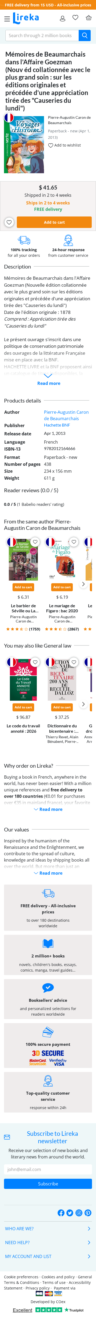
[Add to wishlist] (9, 222)
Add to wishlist (67, 145)
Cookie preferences (21, 1276)
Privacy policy (38, 1288)
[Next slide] (83, 584)
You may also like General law (37, 645)
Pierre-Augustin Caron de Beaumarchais (23, 621)
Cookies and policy (58, 1276)
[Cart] (88, 17)
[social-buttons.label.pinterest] (88, 1213)
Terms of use (54, 1282)
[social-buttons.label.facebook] (61, 1213)
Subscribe (48, 1184)
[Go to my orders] (62, 18)
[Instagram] (78, 1213)
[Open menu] (5, 18)
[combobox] (42, 35)
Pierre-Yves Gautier (64, 743)
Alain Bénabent (62, 739)
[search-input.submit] (85, 35)
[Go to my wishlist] (75, 17)
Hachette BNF (57, 424)
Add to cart (54, 222)
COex (60, 1301)
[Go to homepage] (26, 18)
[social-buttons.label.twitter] (69, 1213)
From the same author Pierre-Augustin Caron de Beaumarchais (42, 524)
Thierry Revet (57, 737)
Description (17, 266)
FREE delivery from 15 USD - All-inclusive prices (48, 4)
